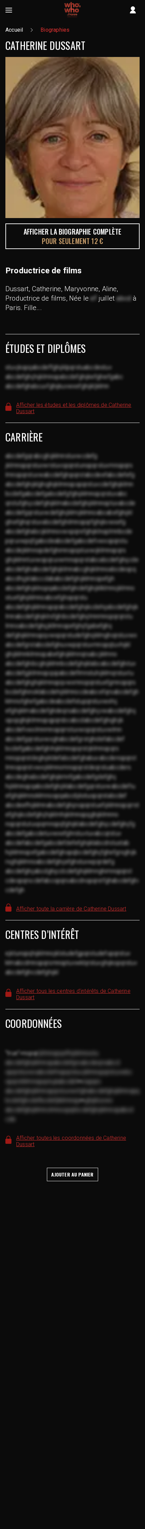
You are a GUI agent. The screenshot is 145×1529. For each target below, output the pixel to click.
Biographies (54, 30)
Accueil (14, 30)
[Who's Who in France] (72, 10)
